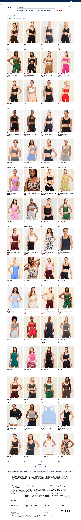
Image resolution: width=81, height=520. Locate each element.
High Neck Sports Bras (32, 471)
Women (35, 10)
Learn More (59, 497)
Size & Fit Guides (13, 512)
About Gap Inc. (51, 515)
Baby (52, 10)
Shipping (12, 507)
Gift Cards (12, 511)
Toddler (48, 10)
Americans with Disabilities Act (15, 516)
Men (39, 10)
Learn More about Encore (30, 507)
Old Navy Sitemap (48, 506)
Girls (42, 10)
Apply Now (54, 497)
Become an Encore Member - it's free (31, 506)
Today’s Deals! (61, 10)
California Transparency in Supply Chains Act (26, 516)
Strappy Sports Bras (15, 471)
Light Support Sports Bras (41, 471)
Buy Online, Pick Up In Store (15, 513)
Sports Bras (9, 471)
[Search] (55, 7)
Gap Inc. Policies (36, 516)
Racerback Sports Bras (23, 471)
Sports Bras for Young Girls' (59, 471)
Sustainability (46, 515)
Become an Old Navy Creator (49, 511)
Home (7, 12)
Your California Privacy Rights (35, 515)
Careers (46, 507)
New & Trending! (20, 10)
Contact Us (62, 506)
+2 (65, 280)
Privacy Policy (13, 500)
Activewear (31, 10)
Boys (45, 10)
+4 (48, 221)
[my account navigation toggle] (71, 1)
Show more (8, 474)
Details (1, 4)
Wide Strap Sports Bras (69, 471)
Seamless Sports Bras (50, 471)
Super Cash (47, 512)
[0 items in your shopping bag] (73, 1)
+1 (65, 132)
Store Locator (63, 507)
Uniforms (26, 10)
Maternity (56, 10)
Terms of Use (42, 515)
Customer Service (13, 506)
